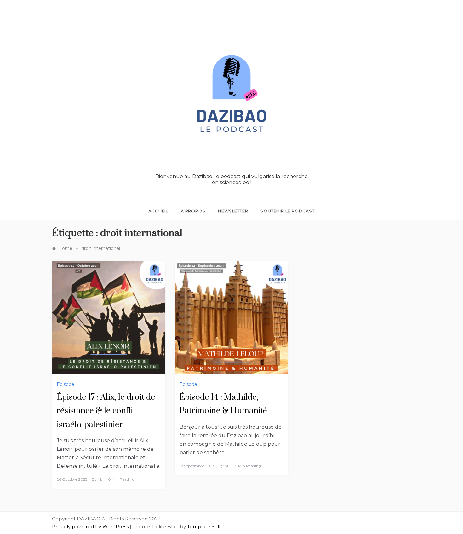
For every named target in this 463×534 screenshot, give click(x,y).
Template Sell (203, 527)
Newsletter (233, 210)
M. (100, 479)
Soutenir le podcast (287, 210)
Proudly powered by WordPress (91, 527)
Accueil (158, 210)
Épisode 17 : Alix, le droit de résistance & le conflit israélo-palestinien (106, 411)
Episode (65, 384)
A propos (193, 210)
